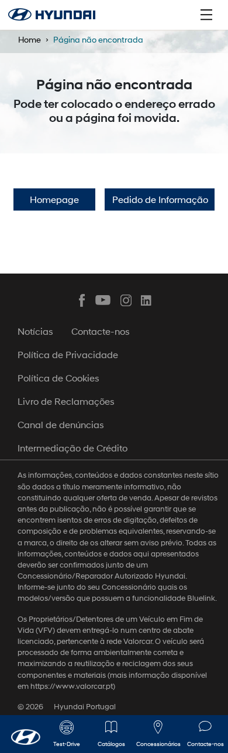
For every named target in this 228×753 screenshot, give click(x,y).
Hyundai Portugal (85, 706)
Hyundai (51, 14)
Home (29, 39)
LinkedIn (147, 300)
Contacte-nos (100, 331)
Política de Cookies (58, 377)
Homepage (54, 199)
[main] (114, 376)
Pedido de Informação (160, 199)
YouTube (103, 300)
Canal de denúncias (61, 424)
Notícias (35, 331)
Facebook (82, 300)
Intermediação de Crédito (72, 447)
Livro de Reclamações (66, 401)
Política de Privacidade (68, 354)
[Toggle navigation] (206, 14)
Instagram (125, 300)
